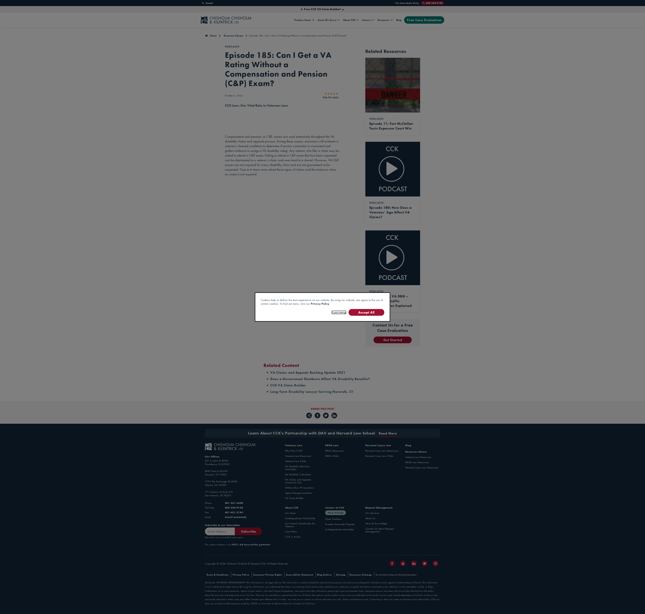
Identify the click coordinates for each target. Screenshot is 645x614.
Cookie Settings (339, 312)
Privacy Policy (320, 303)
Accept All (366, 312)
